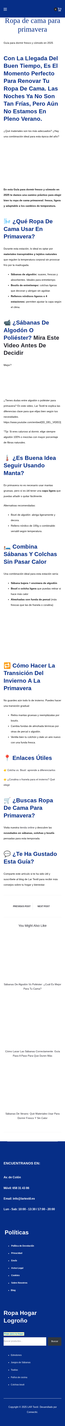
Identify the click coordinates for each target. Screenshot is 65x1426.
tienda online (27, 827)
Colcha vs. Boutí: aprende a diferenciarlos (31, 770)
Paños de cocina (19, 1377)
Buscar (54, 1341)
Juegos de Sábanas (21, 1362)
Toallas (14, 1370)
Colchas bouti (17, 1384)
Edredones (16, 1355)
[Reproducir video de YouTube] (32, 378)
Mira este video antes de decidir (31, 345)
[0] (59, 9)
